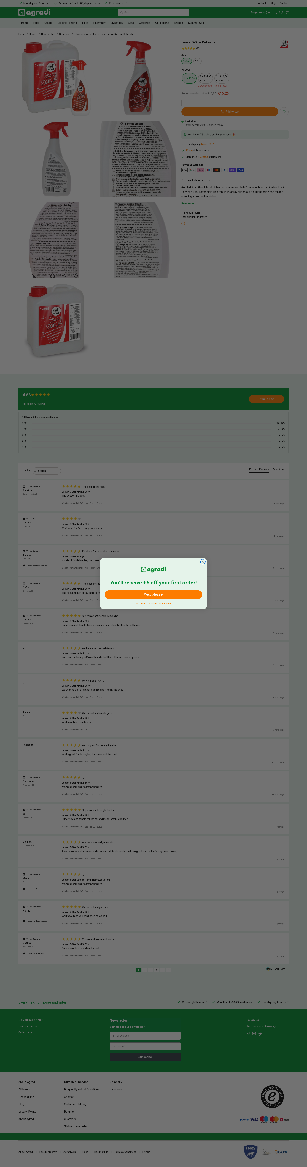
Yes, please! (153, 594)
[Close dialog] (202, 561)
